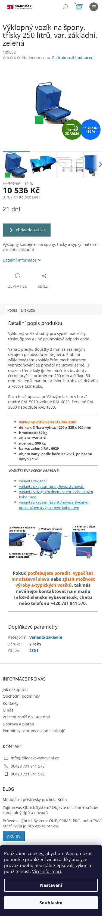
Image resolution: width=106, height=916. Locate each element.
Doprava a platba (18, 723)
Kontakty (10, 703)
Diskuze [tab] (28, 310)
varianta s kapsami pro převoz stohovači (51, 486)
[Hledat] (65, 6)
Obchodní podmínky (21, 696)
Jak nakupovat (15, 689)
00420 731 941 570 (28, 766)
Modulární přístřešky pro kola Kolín (35, 799)
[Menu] (93, 6)
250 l (33, 650)
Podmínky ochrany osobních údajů (34, 730)
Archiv (13, 836)
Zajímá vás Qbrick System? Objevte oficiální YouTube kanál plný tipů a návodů (50, 810)
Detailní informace (19, 260)
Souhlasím (51, 903)
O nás (8, 710)
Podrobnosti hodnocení (73, 57)
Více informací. (47, 871)
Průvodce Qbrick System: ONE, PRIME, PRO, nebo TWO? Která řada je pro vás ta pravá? (53, 823)
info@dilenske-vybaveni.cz (35, 757)
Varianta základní (45, 637)
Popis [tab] (12, 310)
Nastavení (51, 885)
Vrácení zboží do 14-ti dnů (26, 716)
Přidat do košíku (30, 229)
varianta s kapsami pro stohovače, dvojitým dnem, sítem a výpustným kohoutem (54, 505)
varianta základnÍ (33, 481)
